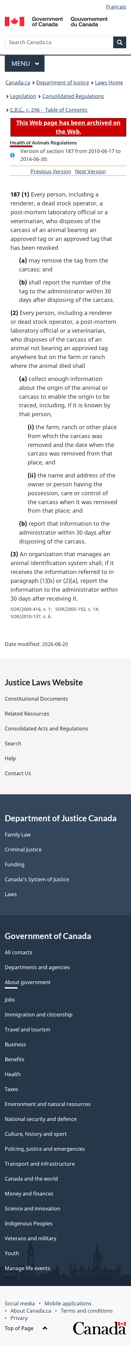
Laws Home (109, 82)
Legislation (23, 96)
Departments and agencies (37, 967)
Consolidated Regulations (73, 96)
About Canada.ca (30, 1310)
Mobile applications (68, 1303)
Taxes (11, 1089)
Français (116, 6)
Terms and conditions (87, 1310)
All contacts (18, 952)
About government (28, 982)
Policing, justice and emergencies (45, 1148)
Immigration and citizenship (38, 1014)
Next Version (90, 171)
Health (13, 1074)
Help (10, 758)
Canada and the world (31, 1178)
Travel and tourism (27, 1029)
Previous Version (51, 171)
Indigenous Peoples (28, 1223)
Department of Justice (62, 82)
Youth (12, 1253)
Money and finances (29, 1193)
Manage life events (27, 1268)
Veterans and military (30, 1238)
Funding (14, 864)
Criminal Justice (23, 849)
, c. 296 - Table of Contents (48, 109)
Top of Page (20, 1328)
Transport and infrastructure (40, 1163)
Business (15, 1044)
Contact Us (18, 773)
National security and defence (41, 1119)
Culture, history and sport (36, 1133)
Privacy (19, 1318)
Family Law (18, 834)
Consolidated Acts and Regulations (46, 728)
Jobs (10, 999)
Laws (11, 894)
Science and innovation (32, 1208)
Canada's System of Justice (37, 879)
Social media (20, 1303)
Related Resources (27, 713)
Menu (21, 63)
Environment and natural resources (48, 1104)
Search (13, 743)
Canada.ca (17, 82)
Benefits (14, 1059)
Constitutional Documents (36, 698)
